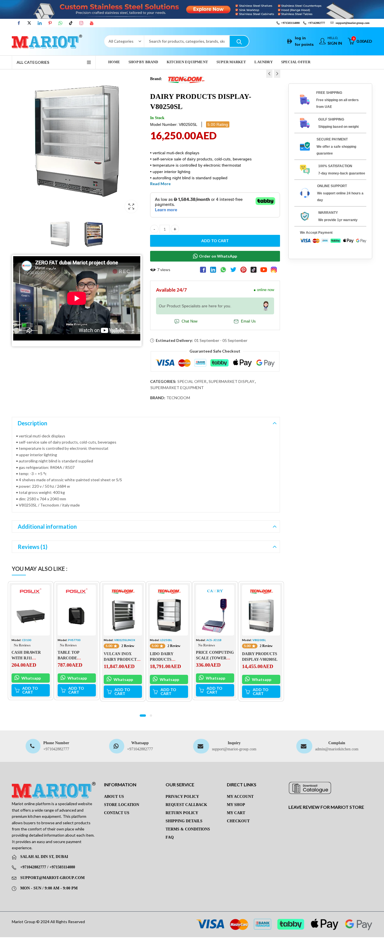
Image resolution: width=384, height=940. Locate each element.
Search (239, 41)
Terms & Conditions (188, 829)
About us (114, 796)
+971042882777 (56, 749)
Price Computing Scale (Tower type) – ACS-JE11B (215, 658)
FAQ (170, 837)
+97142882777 (316, 22)
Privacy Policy (182, 796)
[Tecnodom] (186, 78)
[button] (143, 715)
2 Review (127, 646)
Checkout (238, 821)
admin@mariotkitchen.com (336, 749)
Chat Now (189, 321)
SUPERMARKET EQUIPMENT (177, 387)
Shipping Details (184, 821)
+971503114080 (290, 22)
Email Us (248, 321)
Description (32, 423)
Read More (160, 183)
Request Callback (186, 805)
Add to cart (215, 240)
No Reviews (22, 645)
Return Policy (182, 813)
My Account (240, 796)
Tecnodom (178, 397)
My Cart (236, 813)
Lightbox (131, 206)
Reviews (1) (33, 546)
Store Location (121, 805)
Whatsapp (31, 677)
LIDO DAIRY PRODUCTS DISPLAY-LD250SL (167, 659)
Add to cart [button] (30, 690)
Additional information (47, 526)
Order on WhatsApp (218, 256)
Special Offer (191, 381)
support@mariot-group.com (234, 749)
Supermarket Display (231, 381)
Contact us (116, 813)
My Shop (236, 805)
